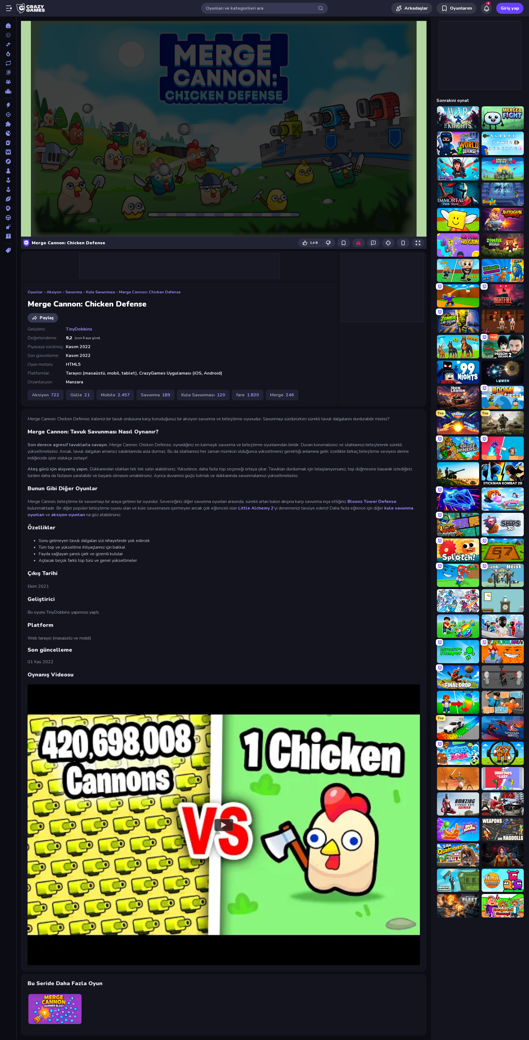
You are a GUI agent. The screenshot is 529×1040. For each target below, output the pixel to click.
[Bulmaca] (8, 124)
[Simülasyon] (8, 189)
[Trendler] (8, 53)
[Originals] (8, 72)
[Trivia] (8, 236)
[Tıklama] (8, 227)
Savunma (73, 292)
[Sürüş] (8, 217)
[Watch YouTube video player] (223, 824)
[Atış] (8, 114)
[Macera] (8, 161)
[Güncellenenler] (8, 63)
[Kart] (8, 142)
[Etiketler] (8, 250)
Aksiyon (54, 292)
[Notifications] (486, 8)
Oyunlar (35, 292)
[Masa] (8, 170)
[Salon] (8, 180)
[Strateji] (8, 208)
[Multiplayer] (8, 81)
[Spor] (8, 199)
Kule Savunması (100, 292)
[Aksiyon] (8, 105)
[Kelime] (8, 152)
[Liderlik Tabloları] (8, 91)
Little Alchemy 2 (256, 508)
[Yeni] (8, 44)
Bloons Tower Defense (371, 502)
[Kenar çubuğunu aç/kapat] (8, 8)
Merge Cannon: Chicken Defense (149, 292)
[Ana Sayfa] (8, 25)
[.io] (8, 133)
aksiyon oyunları (68, 515)
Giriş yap (510, 8)
